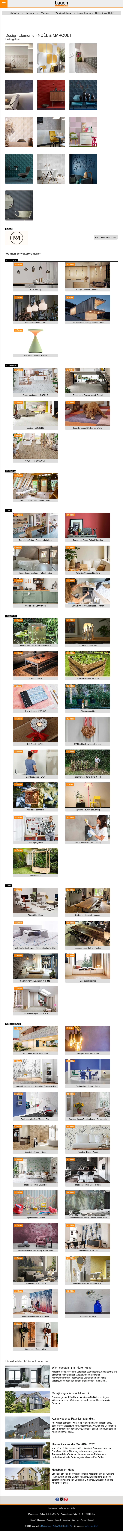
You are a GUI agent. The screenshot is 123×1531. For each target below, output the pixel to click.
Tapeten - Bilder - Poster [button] (88, 1152)
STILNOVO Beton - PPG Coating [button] (88, 842)
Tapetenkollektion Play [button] (35, 1217)
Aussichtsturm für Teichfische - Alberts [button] (35, 645)
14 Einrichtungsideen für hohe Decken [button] (35, 500)
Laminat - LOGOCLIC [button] (35, 428)
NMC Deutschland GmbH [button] (105, 237)
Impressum (52, 1508)
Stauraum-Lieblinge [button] (88, 980)
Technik (58, 1520)
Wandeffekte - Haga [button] (88, 1316)
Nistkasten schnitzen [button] (35, 809)
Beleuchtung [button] (35, 289)
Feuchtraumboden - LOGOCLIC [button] (35, 395)
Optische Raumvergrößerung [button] (88, 809)
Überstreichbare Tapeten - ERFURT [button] (87, 1283)
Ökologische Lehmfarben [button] (35, 605)
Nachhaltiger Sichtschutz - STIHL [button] (88, 776)
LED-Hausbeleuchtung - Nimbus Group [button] (88, 322)
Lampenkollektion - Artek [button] (35, 322)
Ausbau (50, 1520)
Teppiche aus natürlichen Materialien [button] (88, 428)
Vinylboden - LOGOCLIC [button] (35, 460)
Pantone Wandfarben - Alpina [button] (88, 1086)
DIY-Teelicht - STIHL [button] (35, 744)
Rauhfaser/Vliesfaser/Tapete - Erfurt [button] (35, 1119)
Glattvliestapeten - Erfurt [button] (35, 776)
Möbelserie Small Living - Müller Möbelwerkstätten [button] (35, 948)
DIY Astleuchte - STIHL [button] (88, 645)
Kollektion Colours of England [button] (88, 573)
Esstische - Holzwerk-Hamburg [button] (87, 915)
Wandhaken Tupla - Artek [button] (35, 1349)
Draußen (66, 1520)
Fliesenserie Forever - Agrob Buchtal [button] (88, 395)
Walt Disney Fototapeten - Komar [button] (35, 1316)
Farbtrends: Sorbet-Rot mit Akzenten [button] (88, 540)
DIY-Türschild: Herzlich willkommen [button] (88, 744)
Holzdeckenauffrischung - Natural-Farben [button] (35, 573)
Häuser (33, 1520)
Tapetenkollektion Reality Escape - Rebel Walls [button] (88, 1217)
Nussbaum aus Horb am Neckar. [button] (88, 948)
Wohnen (75, 1520)
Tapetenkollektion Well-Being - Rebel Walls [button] (35, 1250)
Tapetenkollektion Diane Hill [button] (35, 1184)
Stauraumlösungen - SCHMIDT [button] (35, 1013)
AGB (73, 1508)
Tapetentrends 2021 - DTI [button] (88, 1250)
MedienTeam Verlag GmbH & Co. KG (56, 1526)
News (83, 1520)
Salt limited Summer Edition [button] (35, 355)
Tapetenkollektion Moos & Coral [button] (88, 1184)
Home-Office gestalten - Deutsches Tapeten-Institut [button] (35, 1086)
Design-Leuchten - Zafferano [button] (88, 289)
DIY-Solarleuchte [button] (88, 711)
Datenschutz (64, 1508)
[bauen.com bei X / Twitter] (61, 1499)
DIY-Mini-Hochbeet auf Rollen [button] (88, 678)
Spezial (90, 1520)
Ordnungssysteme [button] (35, 842)
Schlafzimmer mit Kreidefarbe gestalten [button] (88, 605)
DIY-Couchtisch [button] (35, 678)
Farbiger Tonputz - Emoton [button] (88, 1053)
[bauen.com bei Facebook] (57, 1499)
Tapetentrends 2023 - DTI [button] (35, 1283)
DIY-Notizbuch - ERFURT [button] (35, 711)
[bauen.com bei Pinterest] (66, 1499)
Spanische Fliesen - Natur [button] (35, 1152)
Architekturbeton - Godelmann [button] (35, 1053)
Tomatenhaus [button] (35, 875)
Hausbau (41, 1520)
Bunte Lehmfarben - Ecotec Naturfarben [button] (35, 540)
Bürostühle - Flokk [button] (35, 915)
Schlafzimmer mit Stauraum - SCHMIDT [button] (35, 980)
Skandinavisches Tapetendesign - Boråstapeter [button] (88, 1119)
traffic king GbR (91, 1526)
